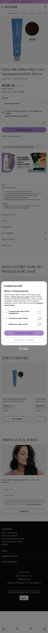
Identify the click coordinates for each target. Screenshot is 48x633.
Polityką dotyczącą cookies (20, 297)
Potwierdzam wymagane (24, 340)
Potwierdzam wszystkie (24, 333)
